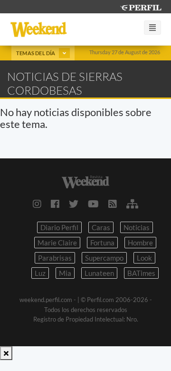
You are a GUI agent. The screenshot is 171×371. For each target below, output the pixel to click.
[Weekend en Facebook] (55, 203)
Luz (40, 273)
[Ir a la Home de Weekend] (85, 180)
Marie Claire (57, 242)
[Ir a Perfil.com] (140, 6)
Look (144, 258)
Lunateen (99, 273)
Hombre (140, 242)
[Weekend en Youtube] (93, 203)
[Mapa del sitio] (132, 203)
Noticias (137, 227)
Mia (65, 273)
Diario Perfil (59, 227)
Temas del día (36, 53)
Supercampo (104, 258)
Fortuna (102, 242)
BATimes (141, 273)
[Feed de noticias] (112, 203)
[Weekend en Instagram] (37, 203)
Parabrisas (55, 258)
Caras (101, 227)
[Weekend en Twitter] (73, 203)
